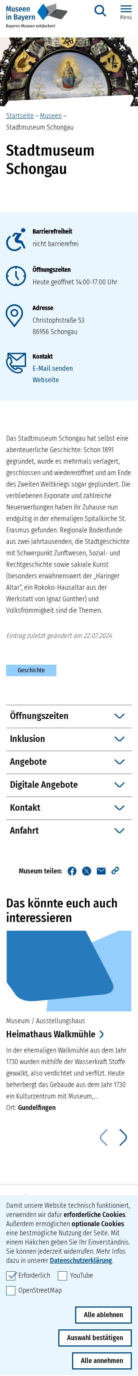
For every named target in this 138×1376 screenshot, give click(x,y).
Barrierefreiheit (52, 231)
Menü (126, 17)
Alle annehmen (102, 1361)
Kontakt (43, 356)
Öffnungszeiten (52, 269)
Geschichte (31, 670)
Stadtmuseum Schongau (40, 127)
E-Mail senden (53, 368)
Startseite (20, 116)
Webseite (46, 380)
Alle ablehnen (103, 1315)
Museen (51, 116)
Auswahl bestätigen (95, 1338)
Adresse (43, 308)
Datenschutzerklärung (81, 1260)
